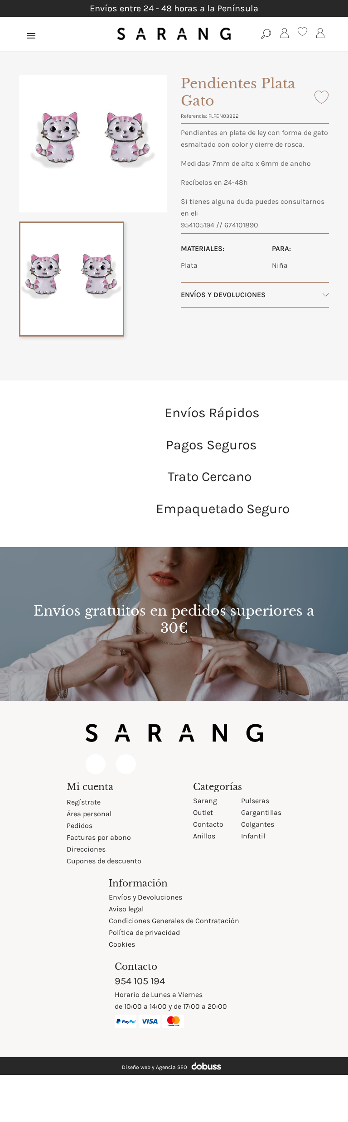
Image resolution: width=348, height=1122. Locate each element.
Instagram (126, 764)
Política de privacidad (144, 932)
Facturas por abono (99, 837)
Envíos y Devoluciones (145, 897)
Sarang (205, 800)
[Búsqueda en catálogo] (266, 34)
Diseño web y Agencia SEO (154, 1067)
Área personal (89, 813)
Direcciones (86, 849)
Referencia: (194, 116)
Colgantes (257, 824)
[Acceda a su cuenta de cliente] (284, 34)
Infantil (253, 836)
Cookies (122, 944)
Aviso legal (126, 909)
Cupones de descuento (104, 861)
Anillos (204, 836)
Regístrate (84, 802)
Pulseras (255, 800)
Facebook (96, 764)
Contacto (208, 824)
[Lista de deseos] (302, 33)
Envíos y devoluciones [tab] (223, 294)
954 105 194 (140, 981)
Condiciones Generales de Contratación (174, 920)
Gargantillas (261, 812)
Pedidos (79, 825)
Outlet (203, 812)
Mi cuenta (90, 786)
